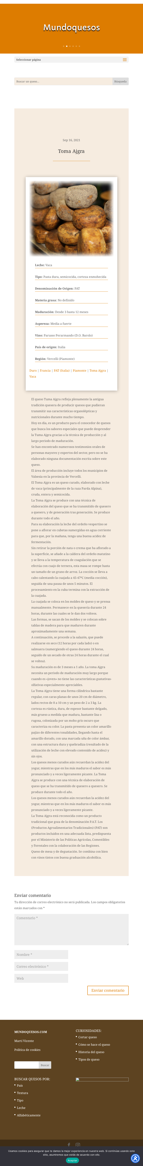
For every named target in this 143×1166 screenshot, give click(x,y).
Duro (33, 370)
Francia (45, 370)
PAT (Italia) (62, 370)
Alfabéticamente (29, 1115)
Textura (22, 1093)
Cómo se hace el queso (94, 1044)
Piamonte (79, 370)
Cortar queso (87, 1037)
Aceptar (72, 1160)
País (20, 1085)
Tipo (20, 1100)
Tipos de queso (88, 1059)
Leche (21, 1108)
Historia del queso (91, 1052)
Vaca (32, 376)
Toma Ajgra (98, 370)
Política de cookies (27, 1050)
